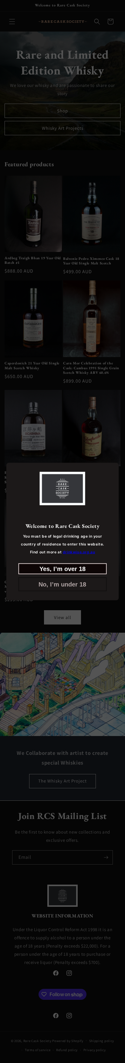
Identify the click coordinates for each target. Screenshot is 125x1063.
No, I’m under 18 (62, 584)
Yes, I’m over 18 (62, 568)
